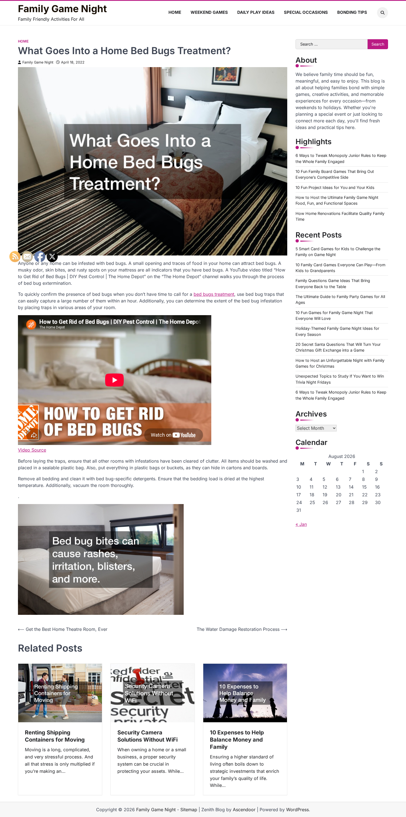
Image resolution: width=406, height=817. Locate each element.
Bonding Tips (352, 12)
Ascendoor (244, 809)
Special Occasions (306, 12)
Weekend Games (209, 12)
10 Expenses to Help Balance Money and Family (237, 739)
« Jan (301, 524)
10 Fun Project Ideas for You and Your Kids (335, 187)
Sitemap (188, 809)
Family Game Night (62, 8)
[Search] (382, 12)
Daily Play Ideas (256, 12)
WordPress (297, 809)
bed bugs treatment (214, 294)
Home (174, 12)
